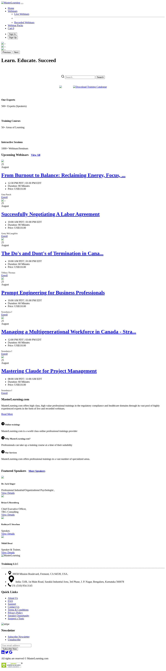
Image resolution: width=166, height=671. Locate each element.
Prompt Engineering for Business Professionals (53, 292)
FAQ (10, 601)
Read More (7, 414)
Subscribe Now (10, 649)
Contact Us (13, 606)
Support (12, 604)
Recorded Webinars (24, 22)
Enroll (4, 197)
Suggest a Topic (16, 618)
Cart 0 (11, 28)
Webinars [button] (12, 11)
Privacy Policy (15, 612)
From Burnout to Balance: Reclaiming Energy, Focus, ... (63, 175)
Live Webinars (21, 14)
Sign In (12, 34)
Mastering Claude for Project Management (49, 371)
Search (100, 77)
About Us (13, 598)
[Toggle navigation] (22, 3)
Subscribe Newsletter (19, 636)
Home (11, 8)
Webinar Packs (15, 25)
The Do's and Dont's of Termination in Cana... (52, 253)
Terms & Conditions (18, 609)
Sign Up (13, 37)
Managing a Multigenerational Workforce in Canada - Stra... (68, 332)
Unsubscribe (14, 639)
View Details (8, 493)
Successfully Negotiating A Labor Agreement (50, 214)
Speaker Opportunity (18, 615)
